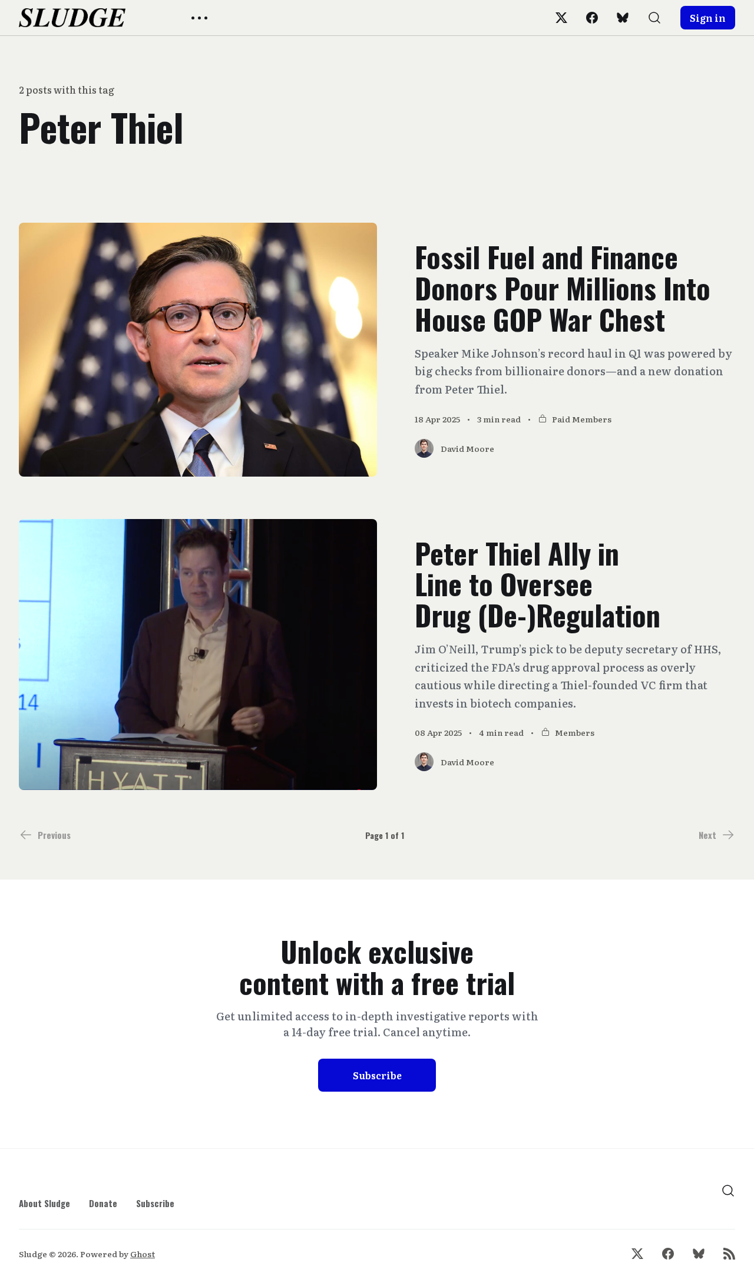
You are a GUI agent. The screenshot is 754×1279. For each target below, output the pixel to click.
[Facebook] (592, 18)
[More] (199, 18)
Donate (103, 1203)
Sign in (708, 18)
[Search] (654, 18)
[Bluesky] (623, 18)
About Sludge (44, 1203)
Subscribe (377, 1075)
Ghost (142, 1254)
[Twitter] (561, 18)
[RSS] (729, 1254)
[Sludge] (72, 17)
